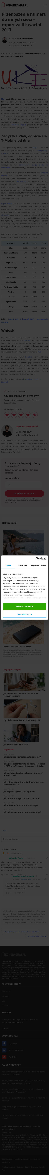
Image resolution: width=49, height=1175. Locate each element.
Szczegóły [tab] (22, 565)
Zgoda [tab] (8, 565)
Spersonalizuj (23, 614)
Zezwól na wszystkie (24, 606)
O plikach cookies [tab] (38, 565)
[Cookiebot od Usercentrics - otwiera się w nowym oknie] (35, 558)
